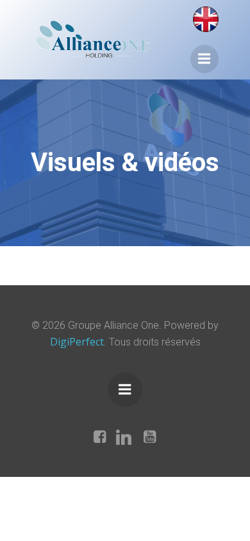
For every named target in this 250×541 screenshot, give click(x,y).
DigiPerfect (77, 342)
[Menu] (204, 59)
